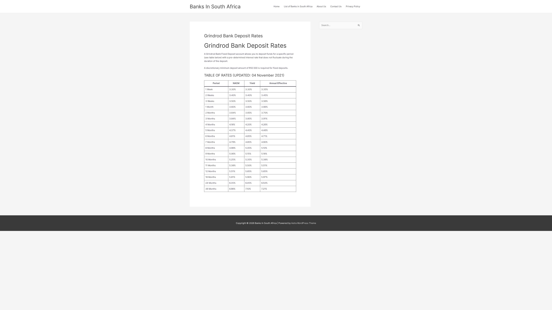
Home (277, 6)
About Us (321, 6)
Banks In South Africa (215, 6)
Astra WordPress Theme (303, 223)
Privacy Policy (353, 6)
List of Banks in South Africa (298, 6)
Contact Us (336, 6)
